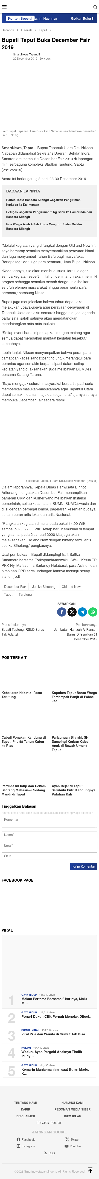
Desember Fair (15, 586)
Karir (25, 1109)
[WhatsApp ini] (92, 612)
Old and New (71, 586)
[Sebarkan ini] (61, 612)
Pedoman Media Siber (72, 1109)
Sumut (25, 1030)
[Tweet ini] (72, 612)
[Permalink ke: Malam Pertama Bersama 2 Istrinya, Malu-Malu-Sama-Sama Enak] (49, 962)
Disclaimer (25, 1116)
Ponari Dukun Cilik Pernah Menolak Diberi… (57, 1016)
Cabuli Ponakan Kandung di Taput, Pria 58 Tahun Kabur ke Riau (24, 741)
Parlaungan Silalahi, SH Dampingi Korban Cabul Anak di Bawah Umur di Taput (70, 743)
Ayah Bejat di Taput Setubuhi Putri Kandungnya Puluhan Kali (74, 790)
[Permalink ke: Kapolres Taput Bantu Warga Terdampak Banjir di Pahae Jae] (74, 676)
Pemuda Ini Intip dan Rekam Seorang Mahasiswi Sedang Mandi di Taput (24, 790)
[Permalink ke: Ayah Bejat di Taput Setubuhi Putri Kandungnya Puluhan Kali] (74, 770)
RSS (52, 1153)
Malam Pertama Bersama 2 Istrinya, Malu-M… (54, 1001)
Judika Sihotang (43, 586)
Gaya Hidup (29, 994)
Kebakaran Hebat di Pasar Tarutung (22, 694)
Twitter (75, 1139)
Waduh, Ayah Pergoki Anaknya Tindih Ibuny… (51, 1054)
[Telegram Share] (82, 612)
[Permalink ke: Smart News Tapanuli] (6, 55)
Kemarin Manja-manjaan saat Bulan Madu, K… (55, 1071)
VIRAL (35, 1030)
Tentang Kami (25, 1102)
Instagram (28, 1146)
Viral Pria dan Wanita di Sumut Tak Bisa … (55, 1034)
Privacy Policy (49, 1123)
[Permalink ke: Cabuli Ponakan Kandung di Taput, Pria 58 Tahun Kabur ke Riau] (24, 721)
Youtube (75, 1146)
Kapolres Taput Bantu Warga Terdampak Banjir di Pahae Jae (74, 696)
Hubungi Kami (72, 1102)
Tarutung (25, 594)
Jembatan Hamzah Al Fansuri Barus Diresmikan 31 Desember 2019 (75, 631)
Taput (8, 594)
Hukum (26, 1047)
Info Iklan (72, 1116)
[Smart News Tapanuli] (49, 6)
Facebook (28, 1139)
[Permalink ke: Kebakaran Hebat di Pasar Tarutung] (24, 676)
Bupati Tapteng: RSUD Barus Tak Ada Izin (23, 629)
